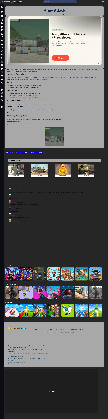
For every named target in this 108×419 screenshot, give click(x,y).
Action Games (9, 266)
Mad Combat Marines (49, 110)
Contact (73, 332)
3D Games (8, 302)
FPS (22, 152)
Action (11, 152)
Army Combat (86, 175)
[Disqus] (54, 203)
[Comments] (63, 14)
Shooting (32, 152)
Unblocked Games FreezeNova (54, 14)
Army (17, 152)
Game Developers (64, 332)
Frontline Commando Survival (31, 110)
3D (7, 152)
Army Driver (39, 175)
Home (35, 329)
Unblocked (39, 152)
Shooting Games (10, 284)
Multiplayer (74, 329)
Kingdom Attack (62, 175)
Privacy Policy (44, 332)
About (56, 332)
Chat (51, 332)
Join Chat (51, 391)
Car (56, 329)
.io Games (36, 332)
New (42, 329)
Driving (62, 329)
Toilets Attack (16, 175)
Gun (26, 152)
